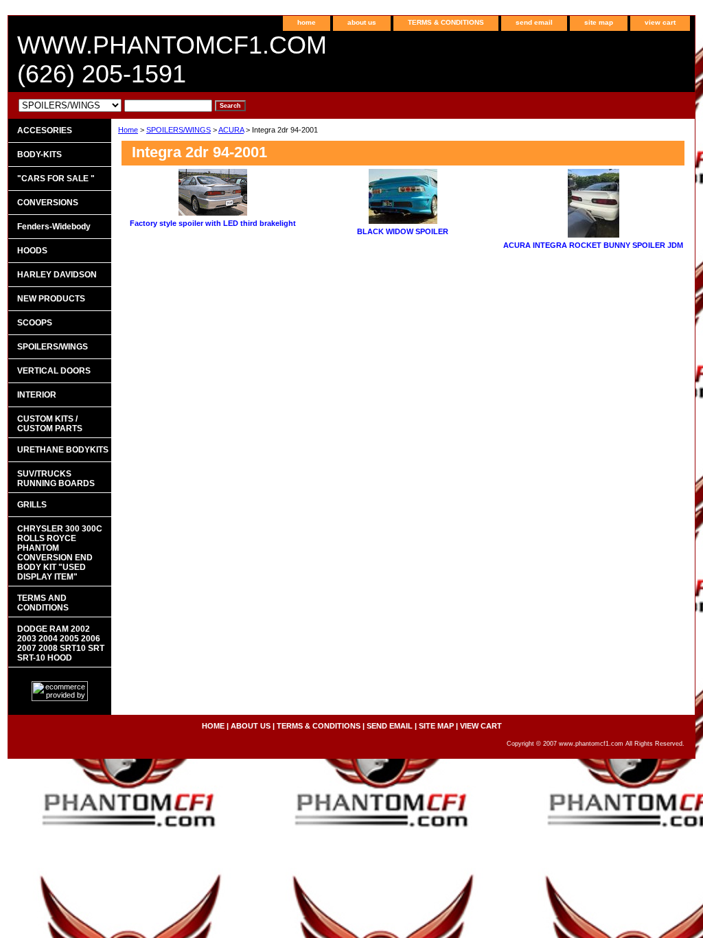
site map (598, 22)
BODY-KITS (39, 154)
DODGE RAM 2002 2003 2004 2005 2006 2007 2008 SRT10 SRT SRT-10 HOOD (60, 643)
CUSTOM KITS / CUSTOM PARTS (49, 423)
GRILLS (32, 505)
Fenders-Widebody (54, 226)
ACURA (231, 130)
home (306, 22)
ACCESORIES (44, 130)
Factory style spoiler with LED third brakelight (213, 223)
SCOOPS (34, 323)
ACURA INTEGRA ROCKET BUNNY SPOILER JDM (593, 245)
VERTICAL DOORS (54, 371)
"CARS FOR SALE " (56, 178)
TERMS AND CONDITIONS (43, 603)
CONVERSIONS (47, 202)
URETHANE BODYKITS (62, 450)
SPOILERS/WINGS (178, 130)
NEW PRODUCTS (51, 299)
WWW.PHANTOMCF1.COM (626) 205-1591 (172, 59)
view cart (660, 22)
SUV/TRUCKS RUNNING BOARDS (56, 478)
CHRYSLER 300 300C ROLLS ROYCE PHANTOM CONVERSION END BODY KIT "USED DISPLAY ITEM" (59, 553)
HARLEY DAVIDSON (57, 274)
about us (361, 22)
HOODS (32, 250)
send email (534, 22)
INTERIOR (36, 395)
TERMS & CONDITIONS (446, 22)
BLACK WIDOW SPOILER (402, 231)
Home (128, 130)
